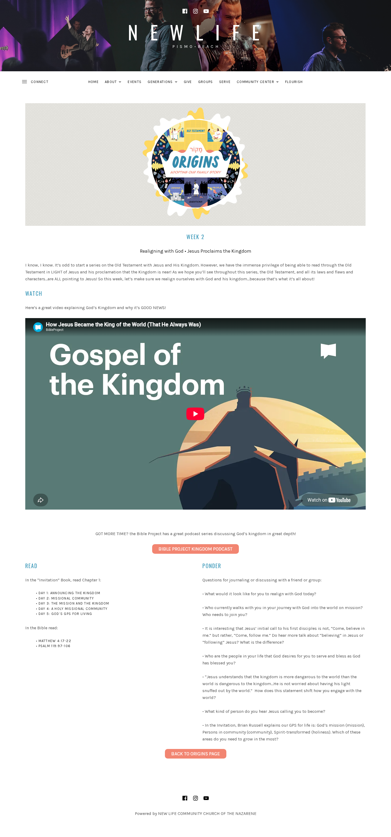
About (114, 83)
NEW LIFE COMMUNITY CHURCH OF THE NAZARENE (207, 813)
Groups (205, 82)
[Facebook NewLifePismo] (185, 11)
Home (93, 82)
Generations (164, 83)
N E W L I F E (195, 32)
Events (135, 82)
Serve (225, 82)
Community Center (259, 83)
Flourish (294, 82)
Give (188, 82)
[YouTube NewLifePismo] (206, 11)
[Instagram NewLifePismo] (195, 11)
